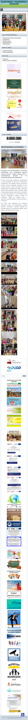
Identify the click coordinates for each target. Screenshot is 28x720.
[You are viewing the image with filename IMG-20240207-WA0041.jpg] (9, 266)
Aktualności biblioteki (7, 50)
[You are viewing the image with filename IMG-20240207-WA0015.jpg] (9, 230)
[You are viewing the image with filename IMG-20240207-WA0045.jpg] (9, 278)
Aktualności (5, 58)
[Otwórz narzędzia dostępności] (22, 714)
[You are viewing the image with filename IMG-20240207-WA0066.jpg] (9, 325)
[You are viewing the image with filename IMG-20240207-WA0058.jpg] (9, 290)
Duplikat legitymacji (7, 42)
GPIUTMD (17, 142)
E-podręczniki (6, 39)
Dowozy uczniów (6, 40)
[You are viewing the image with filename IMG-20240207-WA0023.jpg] (9, 254)
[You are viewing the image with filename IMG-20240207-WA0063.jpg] (9, 302)
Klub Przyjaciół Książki (8, 52)
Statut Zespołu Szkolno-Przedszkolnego (12, 37)
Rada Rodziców (6, 43)
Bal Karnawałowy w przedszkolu (12, 147)
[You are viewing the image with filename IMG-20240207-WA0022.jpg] (9, 242)
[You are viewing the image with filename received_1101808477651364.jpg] (9, 349)
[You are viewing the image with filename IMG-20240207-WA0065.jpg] (9, 314)
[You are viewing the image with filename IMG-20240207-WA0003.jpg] (9, 218)
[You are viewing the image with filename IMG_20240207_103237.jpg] (9, 337)
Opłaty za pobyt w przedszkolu (10, 60)
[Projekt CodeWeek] (14, 646)
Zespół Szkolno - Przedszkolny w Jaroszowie (14, 3)
